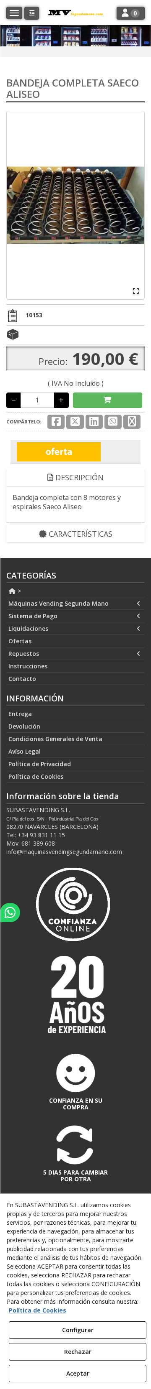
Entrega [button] (20, 714)
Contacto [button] (22, 679)
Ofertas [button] (19, 641)
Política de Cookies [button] (35, 776)
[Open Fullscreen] (136, 291)
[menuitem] (75, 591)
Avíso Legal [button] (24, 751)
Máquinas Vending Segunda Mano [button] (58, 603)
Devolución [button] (24, 726)
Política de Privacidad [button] (39, 764)
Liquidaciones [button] (28, 628)
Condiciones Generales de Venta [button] (55, 739)
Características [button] (79, 534)
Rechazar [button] (77, 1352)
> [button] (18, 591)
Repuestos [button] (23, 654)
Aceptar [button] (77, 1373)
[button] (31, 13)
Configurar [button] (78, 1330)
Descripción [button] (78, 477)
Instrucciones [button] (27, 666)
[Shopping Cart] (107, 400)
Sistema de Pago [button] (32, 616)
